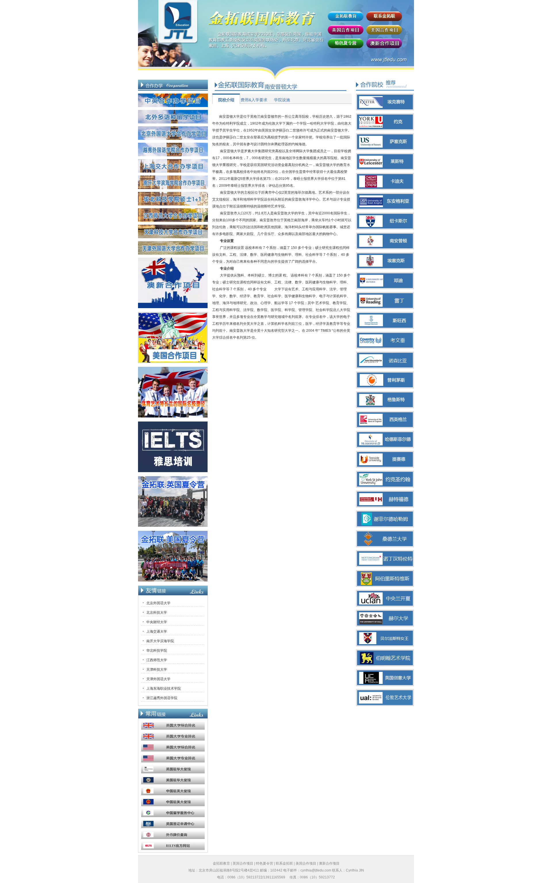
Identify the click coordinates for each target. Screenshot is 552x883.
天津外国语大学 (158, 679)
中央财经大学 (156, 622)
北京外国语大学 (158, 603)
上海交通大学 (156, 632)
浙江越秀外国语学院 (161, 698)
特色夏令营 (264, 863)
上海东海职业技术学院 (163, 688)
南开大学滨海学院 (160, 641)
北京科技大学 (156, 613)
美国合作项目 (306, 863)
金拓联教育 (221, 863)
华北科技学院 (156, 651)
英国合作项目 (243, 863)
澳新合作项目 (329, 863)
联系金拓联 (284, 863)
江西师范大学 (156, 660)
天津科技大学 (156, 670)
